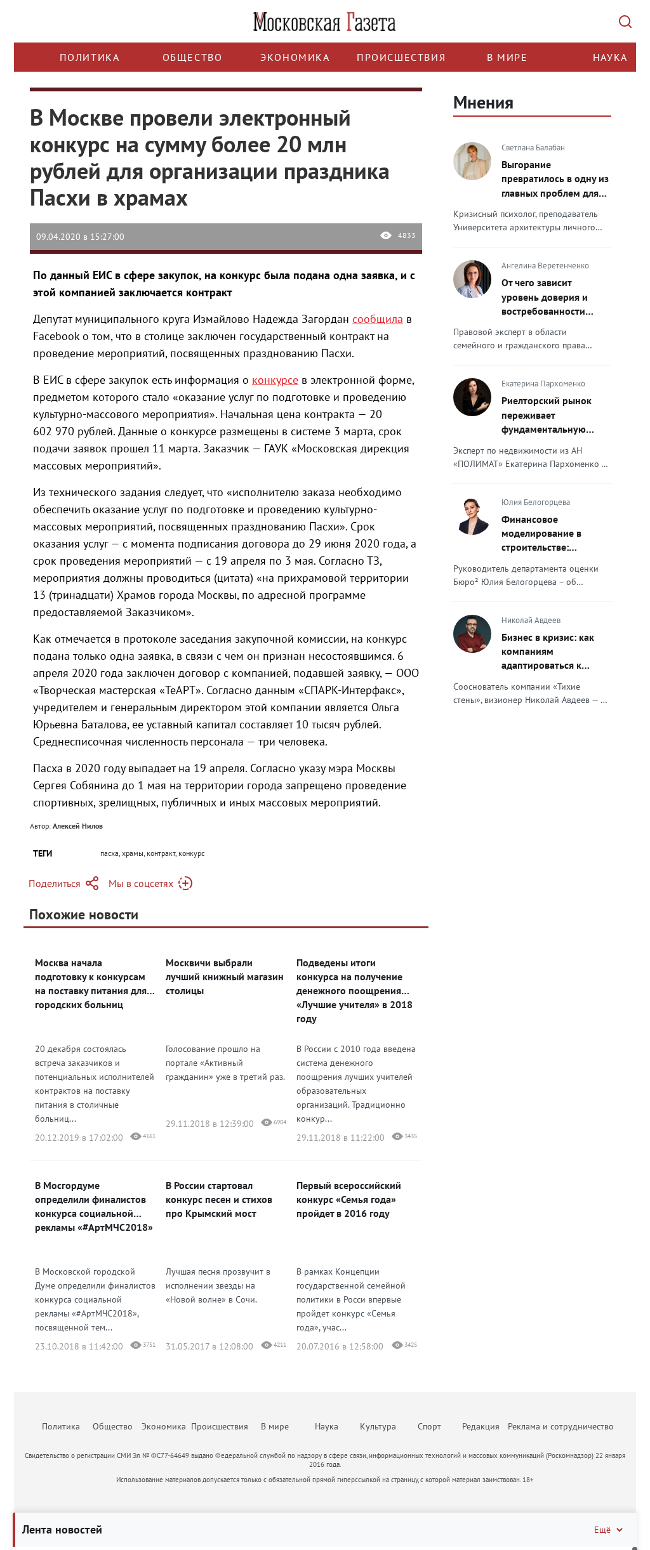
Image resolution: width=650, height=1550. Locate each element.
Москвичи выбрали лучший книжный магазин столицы (225, 976)
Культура (378, 1426)
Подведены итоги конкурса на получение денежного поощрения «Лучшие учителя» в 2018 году (354, 990)
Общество (192, 57)
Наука (610, 57)
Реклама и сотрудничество (561, 1426)
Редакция (481, 1426)
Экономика (294, 57)
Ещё (602, 1529)
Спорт (429, 1426)
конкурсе (275, 379)
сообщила (377, 319)
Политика (90, 57)
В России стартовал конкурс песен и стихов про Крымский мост (219, 1199)
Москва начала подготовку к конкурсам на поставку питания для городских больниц (91, 983)
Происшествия (401, 57)
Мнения (483, 102)
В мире (507, 57)
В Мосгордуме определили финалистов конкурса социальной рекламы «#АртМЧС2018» (94, 1206)
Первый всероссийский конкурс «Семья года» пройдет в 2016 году (348, 1199)
